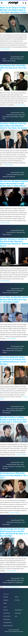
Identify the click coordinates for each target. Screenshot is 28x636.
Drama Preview (15, 56)
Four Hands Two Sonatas (17, 174)
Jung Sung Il (19, 290)
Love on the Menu (10, 410)
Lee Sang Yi (19, 466)
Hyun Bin (13, 232)
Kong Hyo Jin (11, 466)
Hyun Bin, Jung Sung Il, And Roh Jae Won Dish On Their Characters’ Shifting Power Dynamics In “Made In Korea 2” (14, 242)
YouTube (17, 600)
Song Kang (12, 176)
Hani (3, 410)
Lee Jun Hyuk (14, 348)
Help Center (18, 613)
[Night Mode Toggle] (26, 3)
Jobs (16, 616)
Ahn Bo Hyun (10, 114)
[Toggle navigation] (1, 3)
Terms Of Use (6, 613)
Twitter (5, 603)
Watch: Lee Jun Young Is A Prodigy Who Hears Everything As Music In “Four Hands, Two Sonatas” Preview (13, 9)
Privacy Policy (6, 616)
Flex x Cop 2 (21, 114)
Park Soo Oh (19, 410)
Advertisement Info (8, 625)
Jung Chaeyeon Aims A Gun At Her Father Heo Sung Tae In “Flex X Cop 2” (13, 67)
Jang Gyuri (5, 176)
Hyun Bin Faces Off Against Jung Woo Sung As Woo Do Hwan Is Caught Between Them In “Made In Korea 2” (14, 183)
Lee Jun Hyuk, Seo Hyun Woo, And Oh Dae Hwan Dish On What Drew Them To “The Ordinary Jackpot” (14, 299)
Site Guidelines (18, 610)
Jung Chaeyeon (14, 116)
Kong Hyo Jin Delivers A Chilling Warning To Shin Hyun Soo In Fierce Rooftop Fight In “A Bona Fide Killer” (13, 419)
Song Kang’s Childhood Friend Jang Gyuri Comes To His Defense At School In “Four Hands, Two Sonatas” (14, 125)
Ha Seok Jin (22, 408)
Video (4, 58)
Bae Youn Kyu (10, 408)
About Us (5, 610)
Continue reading (5, 49)
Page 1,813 (8, 587)
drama (12, 58)
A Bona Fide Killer (11, 464)
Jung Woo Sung (20, 232)
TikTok (16, 597)
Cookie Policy (6, 619)
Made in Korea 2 (7, 234)
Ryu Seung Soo (6, 412)
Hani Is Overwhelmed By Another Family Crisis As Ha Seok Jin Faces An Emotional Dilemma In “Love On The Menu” (13, 360)
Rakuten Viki (17, 631)
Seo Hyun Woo (10, 350)
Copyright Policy (7, 622)
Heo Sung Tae (6, 116)
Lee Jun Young (11, 60)
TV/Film (22, 56)
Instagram (5, 600)
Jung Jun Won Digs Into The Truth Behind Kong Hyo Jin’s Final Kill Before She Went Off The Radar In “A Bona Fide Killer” (13, 532)
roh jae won (15, 292)
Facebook (5, 597)
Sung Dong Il (19, 582)
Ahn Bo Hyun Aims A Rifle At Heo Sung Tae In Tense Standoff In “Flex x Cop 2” (14, 475)
